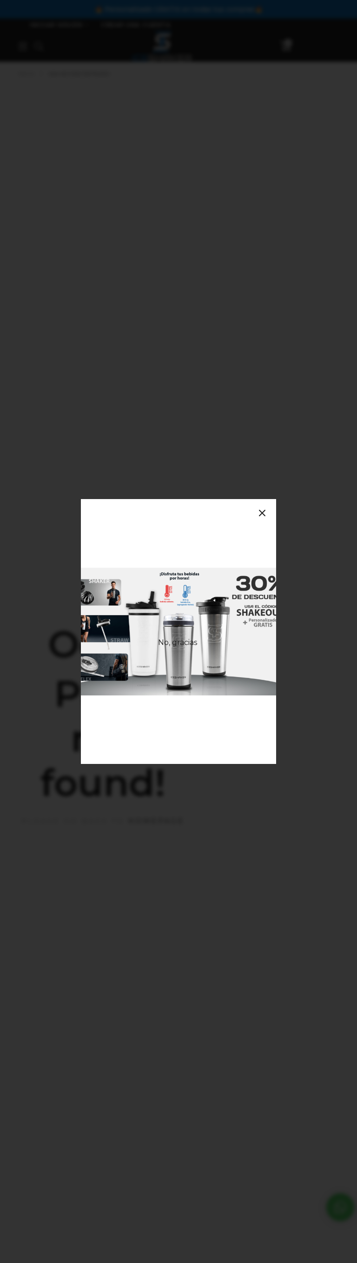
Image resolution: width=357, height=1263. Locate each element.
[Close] (262, 513)
